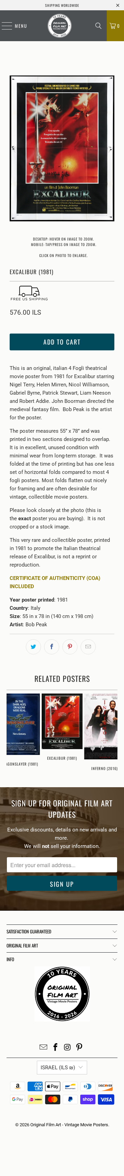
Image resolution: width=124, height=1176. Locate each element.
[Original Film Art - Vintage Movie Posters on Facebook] (56, 1047)
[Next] (109, 149)
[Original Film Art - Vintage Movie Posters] (59, 25)
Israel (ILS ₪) (58, 1067)
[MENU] (3, 26)
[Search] (98, 26)
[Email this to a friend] (88, 646)
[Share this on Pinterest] (70, 646)
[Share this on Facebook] (51, 646)
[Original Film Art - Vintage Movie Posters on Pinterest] (79, 1047)
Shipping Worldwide (62, 5)
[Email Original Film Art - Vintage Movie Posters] (44, 1047)
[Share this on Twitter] (33, 646)
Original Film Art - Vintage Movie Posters (69, 1124)
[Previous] (14, 149)
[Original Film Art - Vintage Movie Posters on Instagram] (68, 1047)
